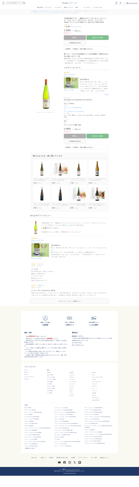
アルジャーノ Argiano (59, 437)
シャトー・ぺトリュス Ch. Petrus (92, 414)
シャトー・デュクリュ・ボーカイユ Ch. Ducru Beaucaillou (97, 416)
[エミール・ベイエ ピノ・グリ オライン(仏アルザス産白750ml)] (41, 168)
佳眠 (39, 285)
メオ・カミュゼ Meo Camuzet (31, 446)
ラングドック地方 (51, 386)
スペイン (94, 372)
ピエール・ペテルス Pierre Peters (92, 419)
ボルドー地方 (50, 374)
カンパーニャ (72, 383)
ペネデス (94, 379)
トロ (93, 388)
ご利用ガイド (43, 457)
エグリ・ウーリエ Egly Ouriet (30, 443)
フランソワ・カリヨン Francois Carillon (93, 436)
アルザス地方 (50, 390)
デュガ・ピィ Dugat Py (90, 429)
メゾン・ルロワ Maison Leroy (91, 423)
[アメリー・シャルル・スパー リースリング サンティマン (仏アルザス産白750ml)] (41, 193)
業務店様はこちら (104, 457)
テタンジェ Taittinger (29, 421)
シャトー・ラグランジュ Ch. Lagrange (32, 432)
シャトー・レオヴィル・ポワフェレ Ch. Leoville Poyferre (97, 421)
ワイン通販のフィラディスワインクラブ (40, 11)
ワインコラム (86, 7)
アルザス (57, 11)
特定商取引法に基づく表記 (62, 457)
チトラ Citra (57, 439)
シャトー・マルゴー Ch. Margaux (31, 419)
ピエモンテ (72, 377)
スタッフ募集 (94, 457)
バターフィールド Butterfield (30, 430)
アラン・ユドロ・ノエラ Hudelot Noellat (93, 407)
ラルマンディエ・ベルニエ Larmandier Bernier (95, 443)
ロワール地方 (50, 381)
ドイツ (71, 390)
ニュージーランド (96, 400)
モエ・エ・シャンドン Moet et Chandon (33, 412)
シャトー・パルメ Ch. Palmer (30, 439)
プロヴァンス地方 (51, 388)
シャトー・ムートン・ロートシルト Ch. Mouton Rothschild (37, 428)
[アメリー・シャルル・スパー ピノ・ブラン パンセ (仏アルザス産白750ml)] (60, 193)
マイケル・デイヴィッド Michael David (93, 438)
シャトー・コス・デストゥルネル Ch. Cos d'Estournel (66, 423)
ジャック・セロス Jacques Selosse (32, 434)
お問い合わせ (34, 457)
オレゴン (94, 395)
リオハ (93, 374)
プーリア (71, 386)
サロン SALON (27, 407)
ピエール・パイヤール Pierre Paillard (93, 441)
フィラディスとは (97, 7)
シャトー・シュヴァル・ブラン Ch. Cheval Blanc (65, 416)
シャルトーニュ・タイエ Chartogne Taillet (63, 430)
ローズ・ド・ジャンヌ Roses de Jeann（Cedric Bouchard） (67, 441)
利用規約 (51, 457)
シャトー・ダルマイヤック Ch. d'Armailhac (63, 414)
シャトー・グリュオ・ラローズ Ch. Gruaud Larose (65, 432)
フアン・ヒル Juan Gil (59, 419)
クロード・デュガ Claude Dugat (61, 421)
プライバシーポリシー (83, 457)
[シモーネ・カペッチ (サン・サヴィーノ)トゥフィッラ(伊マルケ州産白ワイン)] (78, 193)
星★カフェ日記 (68, 74)
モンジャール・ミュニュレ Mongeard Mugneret (64, 412)
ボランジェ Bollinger (28, 425)
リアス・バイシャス (96, 381)
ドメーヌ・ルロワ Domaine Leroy (61, 428)
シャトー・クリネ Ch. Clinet (60, 443)
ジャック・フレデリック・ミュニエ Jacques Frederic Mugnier (98, 434)
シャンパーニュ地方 (51, 379)
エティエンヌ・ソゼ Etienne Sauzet (62, 434)
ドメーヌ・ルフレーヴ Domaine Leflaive (93, 412)
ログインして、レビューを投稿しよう (69, 301)
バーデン (71, 393)
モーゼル (71, 395)
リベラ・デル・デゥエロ (97, 377)
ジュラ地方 (49, 392)
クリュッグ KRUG (28, 414)
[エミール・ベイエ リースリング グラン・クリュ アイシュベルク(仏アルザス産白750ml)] (78, 168)
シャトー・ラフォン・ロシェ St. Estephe (93, 432)
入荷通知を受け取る (75, 43)
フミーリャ (94, 390)
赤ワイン (26, 372)
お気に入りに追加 (97, 37)
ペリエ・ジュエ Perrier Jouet (30, 423)
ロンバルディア (73, 381)
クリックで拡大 (69, 90)
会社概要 (73, 457)
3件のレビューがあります (75, 26)
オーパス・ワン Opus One (30, 410)
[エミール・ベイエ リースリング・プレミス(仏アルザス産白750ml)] (60, 168)
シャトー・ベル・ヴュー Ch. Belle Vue (62, 446)
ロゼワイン (26, 379)
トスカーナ (72, 374)
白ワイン (71, 11)
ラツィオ (71, 379)
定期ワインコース (68, 7)
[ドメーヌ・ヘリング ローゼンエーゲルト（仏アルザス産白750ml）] (97, 168)
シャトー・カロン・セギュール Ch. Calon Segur (35, 441)
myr (39, 264)
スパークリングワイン (29, 376)
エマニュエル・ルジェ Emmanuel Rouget (63, 410)
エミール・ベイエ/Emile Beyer (73, 107)
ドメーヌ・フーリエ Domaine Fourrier (93, 410)
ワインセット (48, 7)
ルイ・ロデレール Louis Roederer (31, 416)
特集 (76, 7)
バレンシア (94, 383)
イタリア (71, 372)
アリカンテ (94, 386)
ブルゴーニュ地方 (51, 377)
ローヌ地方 (49, 383)
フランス (52, 11)
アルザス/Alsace (79, 111)
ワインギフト (58, 7)
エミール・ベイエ (64, 11)
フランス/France (69, 111)
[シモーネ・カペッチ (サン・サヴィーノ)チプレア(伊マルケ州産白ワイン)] (97, 193)
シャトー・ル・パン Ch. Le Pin (61, 407)
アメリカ (94, 393)
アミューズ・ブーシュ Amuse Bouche (32, 437)
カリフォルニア (95, 397)
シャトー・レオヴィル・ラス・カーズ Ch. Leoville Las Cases (67, 425)
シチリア (71, 388)
